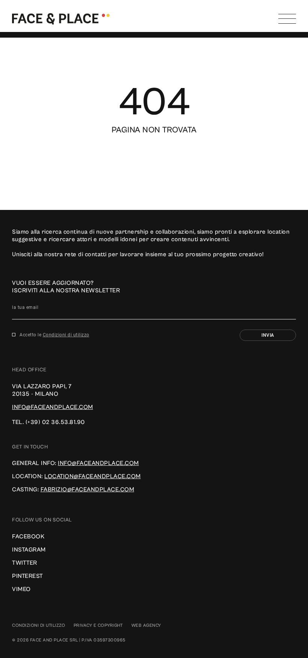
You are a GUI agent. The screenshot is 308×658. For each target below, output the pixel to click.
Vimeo (21, 589)
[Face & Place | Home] (61, 18)
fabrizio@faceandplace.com (87, 489)
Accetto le (54, 334)
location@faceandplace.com (92, 476)
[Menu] (287, 19)
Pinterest (27, 576)
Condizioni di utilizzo (66, 334)
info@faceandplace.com (52, 407)
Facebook (28, 536)
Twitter (24, 562)
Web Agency (146, 625)
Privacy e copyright (98, 625)
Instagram (29, 549)
